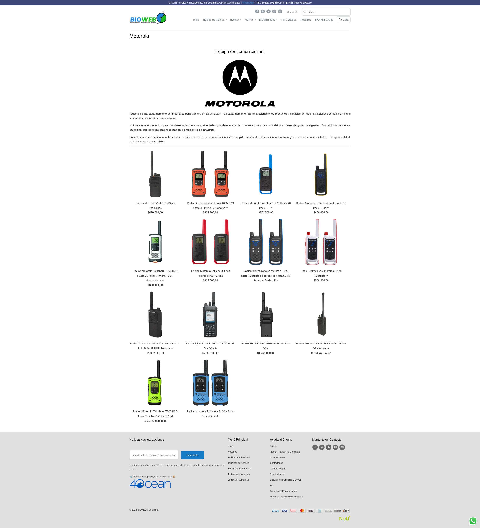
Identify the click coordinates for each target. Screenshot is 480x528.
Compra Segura (278, 468)
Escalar (235, 19)
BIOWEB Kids (268, 19)
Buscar (273, 446)
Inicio (196, 19)
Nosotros (305, 19)
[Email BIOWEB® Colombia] (280, 12)
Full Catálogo (289, 19)
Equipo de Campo (214, 19)
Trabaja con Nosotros (239, 474)
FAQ (272, 485)
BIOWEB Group (324, 19)
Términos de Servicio (238, 463)
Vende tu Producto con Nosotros (286, 496)
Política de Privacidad (239, 457)
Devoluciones (277, 474)
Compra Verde (277, 457)
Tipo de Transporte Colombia (285, 452)
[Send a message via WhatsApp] (473, 521)
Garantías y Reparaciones (283, 491)
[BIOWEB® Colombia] (148, 18)
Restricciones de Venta (239, 468)
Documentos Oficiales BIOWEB (286, 480)
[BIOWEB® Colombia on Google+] (263, 12)
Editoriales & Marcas (238, 480)
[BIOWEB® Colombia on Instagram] (274, 12)
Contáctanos (276, 463)
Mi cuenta (292, 11)
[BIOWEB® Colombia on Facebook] (257, 12)
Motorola (139, 36)
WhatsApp (248, 2)
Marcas (250, 19)
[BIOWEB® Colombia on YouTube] (269, 12)
